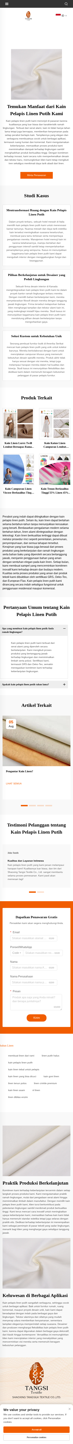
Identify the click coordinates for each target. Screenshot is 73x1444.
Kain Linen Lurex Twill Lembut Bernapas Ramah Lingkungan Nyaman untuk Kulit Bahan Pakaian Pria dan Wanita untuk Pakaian (18, 445)
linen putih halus (50, 1055)
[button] (24, 805)
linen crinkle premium (45, 1083)
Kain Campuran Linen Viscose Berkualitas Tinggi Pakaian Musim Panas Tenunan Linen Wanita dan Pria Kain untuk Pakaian (18, 491)
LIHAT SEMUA (14, 783)
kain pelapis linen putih (20, 1062)
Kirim (36, 1017)
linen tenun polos (17, 1083)
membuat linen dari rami (21, 1055)
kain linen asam (16, 1090)
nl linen (36, 1090)
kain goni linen (51, 1076)
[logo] (28, 15)
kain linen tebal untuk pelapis (23, 1069)
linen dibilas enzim (18, 1097)
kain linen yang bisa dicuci (22, 1076)
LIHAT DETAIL (18, 423)
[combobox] (16, 953)
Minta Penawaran (36, 175)
